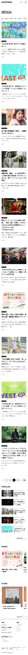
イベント (4, 625)
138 (24, 480)
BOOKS (3, 374)
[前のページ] (3, 480)
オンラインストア (7, 632)
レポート (19, 630)
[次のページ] (21, 480)
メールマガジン (5, 641)
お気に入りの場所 (7, 627)
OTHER (3, 240)
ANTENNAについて (7, 637)
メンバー (4, 639)
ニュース (4, 630)
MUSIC (3, 56)
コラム (18, 626)
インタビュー (20, 624)
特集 (3, 622)
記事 (18, 622)
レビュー (19, 628)
